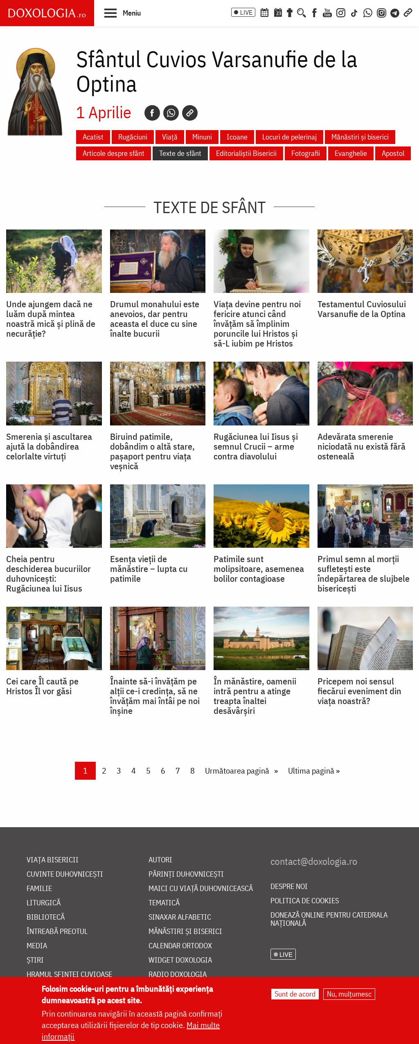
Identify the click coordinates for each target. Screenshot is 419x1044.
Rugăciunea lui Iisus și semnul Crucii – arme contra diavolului (256, 446)
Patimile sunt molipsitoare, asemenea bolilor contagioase (259, 568)
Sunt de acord (295, 994)
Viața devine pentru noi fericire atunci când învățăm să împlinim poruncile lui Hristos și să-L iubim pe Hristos (257, 323)
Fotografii (305, 153)
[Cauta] (301, 12)
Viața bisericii (53, 860)
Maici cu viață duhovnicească (201, 888)
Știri (35, 960)
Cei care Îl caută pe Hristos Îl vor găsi (42, 686)
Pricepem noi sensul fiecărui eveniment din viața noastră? (359, 691)
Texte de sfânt (180, 153)
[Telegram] (395, 11)
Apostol (393, 153)
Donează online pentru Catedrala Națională (328, 919)
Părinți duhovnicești (186, 874)
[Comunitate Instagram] (381, 11)
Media (37, 946)
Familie (39, 888)
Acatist (93, 137)
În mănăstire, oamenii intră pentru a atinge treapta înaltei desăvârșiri (255, 696)
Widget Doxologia (180, 960)
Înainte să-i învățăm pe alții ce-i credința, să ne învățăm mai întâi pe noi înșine (155, 696)
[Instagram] (341, 11)
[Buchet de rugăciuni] (290, 11)
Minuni (202, 137)
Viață (170, 137)
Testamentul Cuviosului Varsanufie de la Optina (362, 309)
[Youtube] (327, 11)
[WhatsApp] (368, 11)
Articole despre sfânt (113, 153)
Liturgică (44, 903)
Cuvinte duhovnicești (65, 874)
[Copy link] (190, 113)
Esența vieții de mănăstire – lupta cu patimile (149, 568)
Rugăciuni (132, 137)
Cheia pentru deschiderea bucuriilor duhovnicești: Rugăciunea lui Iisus (48, 573)
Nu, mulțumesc (349, 994)
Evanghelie (351, 153)
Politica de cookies (304, 901)
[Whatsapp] (171, 113)
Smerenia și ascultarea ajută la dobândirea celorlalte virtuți (49, 446)
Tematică (164, 903)
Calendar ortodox (180, 946)
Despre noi (289, 886)
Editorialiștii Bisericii (246, 153)
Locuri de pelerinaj (289, 137)
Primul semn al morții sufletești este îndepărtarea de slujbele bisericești (364, 573)
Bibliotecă (46, 917)
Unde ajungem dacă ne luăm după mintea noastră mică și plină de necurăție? (50, 318)
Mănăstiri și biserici (360, 137)
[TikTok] (354, 11)
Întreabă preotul (57, 931)
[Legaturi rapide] (408, 12)
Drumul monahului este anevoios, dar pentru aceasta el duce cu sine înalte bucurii (154, 318)
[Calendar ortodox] (264, 11)
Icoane (237, 137)
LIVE (246, 12)
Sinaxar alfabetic (180, 917)
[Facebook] (314, 11)
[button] (122, 12)
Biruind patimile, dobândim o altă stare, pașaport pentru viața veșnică (152, 451)
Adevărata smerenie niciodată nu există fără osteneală (361, 446)
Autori (160, 860)
